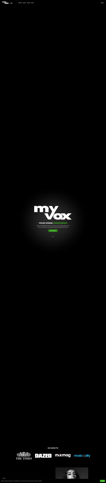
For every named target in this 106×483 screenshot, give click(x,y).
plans (24, 2)
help (32, 2)
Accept (102, 480)
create (20, 2)
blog (28, 2)
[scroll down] (53, 236)
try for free (53, 230)
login (102, 2)
